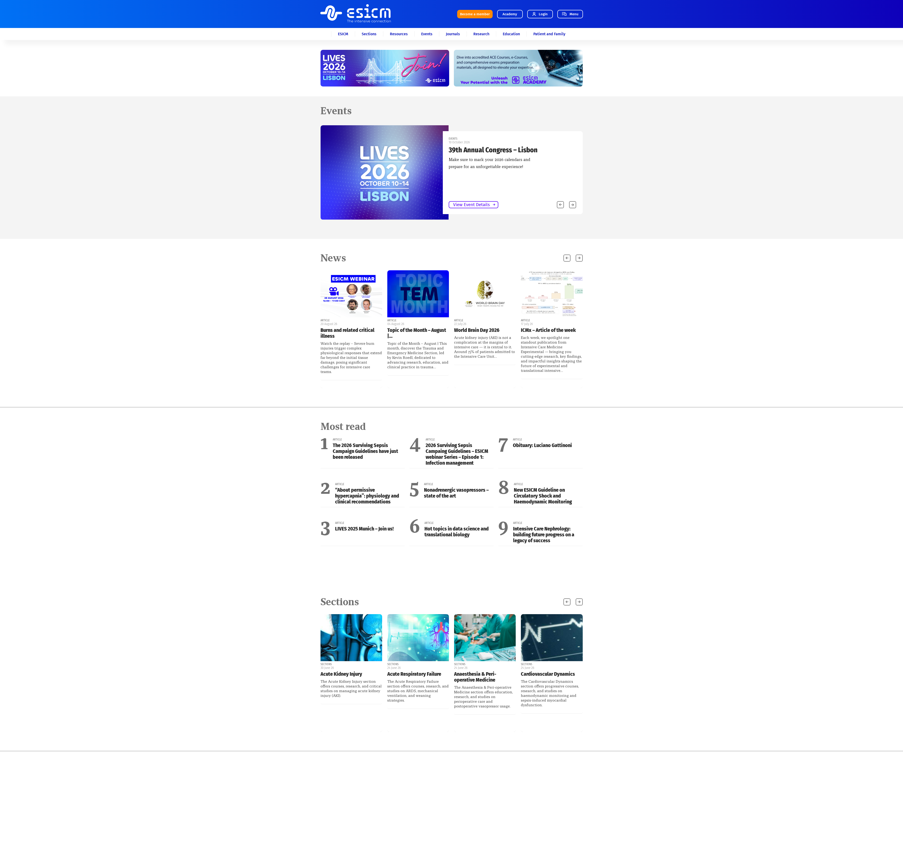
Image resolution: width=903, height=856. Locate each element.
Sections (369, 34)
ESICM (343, 34)
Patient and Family (549, 34)
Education (511, 34)
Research (481, 34)
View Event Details (209, 204)
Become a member (475, 14)
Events (426, 34)
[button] (572, 204)
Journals (453, 34)
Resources (399, 34)
